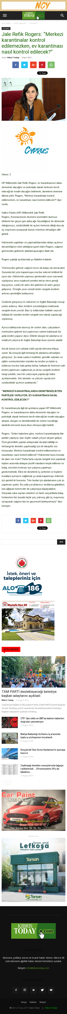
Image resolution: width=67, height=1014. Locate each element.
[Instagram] (24, 990)
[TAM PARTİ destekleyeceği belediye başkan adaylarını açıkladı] (33, 672)
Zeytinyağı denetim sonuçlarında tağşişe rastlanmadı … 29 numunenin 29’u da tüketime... (41, 768)
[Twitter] (42, 990)
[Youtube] (51, 990)
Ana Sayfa (6, 23)
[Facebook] (16, 990)
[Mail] (33, 990)
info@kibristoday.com (38, 968)
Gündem (34, 23)
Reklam (33, 1002)
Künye (24, 1002)
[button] (62, 15)
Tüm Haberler (20, 23)
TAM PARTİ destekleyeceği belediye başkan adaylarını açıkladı (29, 694)
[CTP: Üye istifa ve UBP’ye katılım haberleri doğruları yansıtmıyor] (10, 722)
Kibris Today (13, 57)
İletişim (43, 1002)
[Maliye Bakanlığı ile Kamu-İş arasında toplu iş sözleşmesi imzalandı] (10, 738)
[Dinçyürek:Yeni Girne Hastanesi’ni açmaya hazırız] (10, 753)
